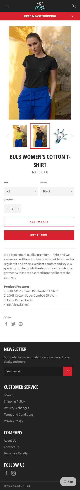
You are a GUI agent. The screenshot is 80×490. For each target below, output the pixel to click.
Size (6, 182)
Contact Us (11, 447)
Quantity (9, 199)
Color (43, 182)
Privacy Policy (13, 421)
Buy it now (39, 235)
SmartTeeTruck (21, 486)
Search (8, 395)
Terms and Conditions (18, 414)
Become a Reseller (16, 453)
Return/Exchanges (16, 408)
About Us (10, 440)
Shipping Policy (14, 401)
